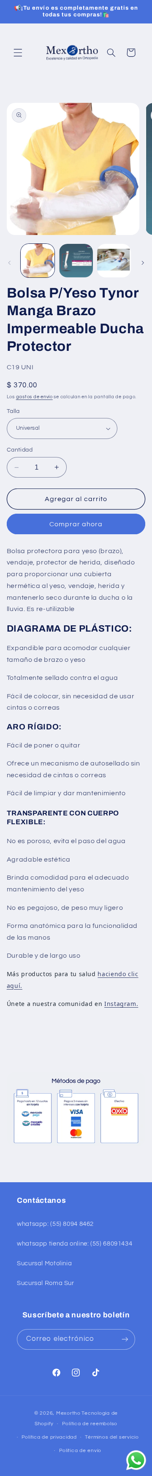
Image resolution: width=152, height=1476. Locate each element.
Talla (13, 411)
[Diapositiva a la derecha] (142, 262)
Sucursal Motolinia (44, 1263)
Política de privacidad (49, 1437)
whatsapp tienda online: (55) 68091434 (74, 1244)
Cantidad (20, 450)
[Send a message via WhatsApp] (136, 1460)
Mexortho (68, 1413)
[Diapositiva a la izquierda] (9, 262)
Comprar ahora (76, 524)
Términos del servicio (111, 1437)
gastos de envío (34, 396)
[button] (17, 52)
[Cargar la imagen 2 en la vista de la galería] (76, 260)
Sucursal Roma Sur (45, 1283)
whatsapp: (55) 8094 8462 (55, 1224)
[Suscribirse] (125, 1339)
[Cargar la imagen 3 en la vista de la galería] (114, 260)
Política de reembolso (89, 1423)
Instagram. (121, 1004)
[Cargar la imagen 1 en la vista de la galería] (37, 260)
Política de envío (80, 1450)
